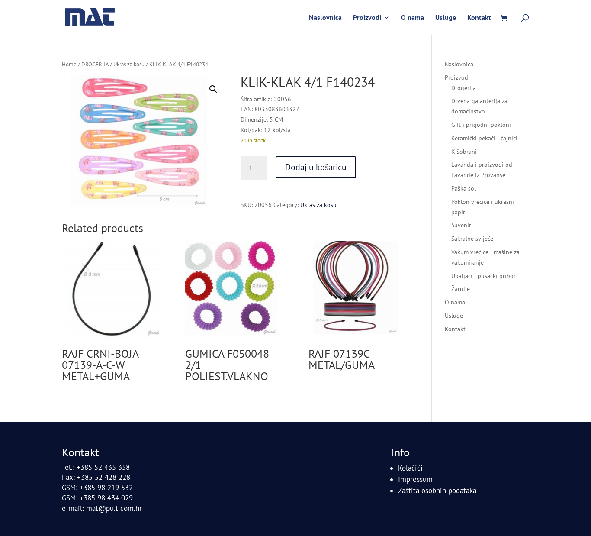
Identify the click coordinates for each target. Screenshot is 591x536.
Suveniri (462, 225)
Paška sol (463, 188)
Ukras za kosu (129, 64)
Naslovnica (325, 18)
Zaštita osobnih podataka (437, 490)
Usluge (445, 18)
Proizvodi (367, 18)
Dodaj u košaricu (316, 167)
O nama (412, 18)
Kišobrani (464, 151)
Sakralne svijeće (472, 238)
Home (69, 64)
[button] (213, 89)
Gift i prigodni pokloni (481, 125)
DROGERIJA (95, 64)
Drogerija (463, 88)
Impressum (415, 479)
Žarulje (460, 289)
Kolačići (410, 468)
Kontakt (479, 18)
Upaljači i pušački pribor (483, 276)
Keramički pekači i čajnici (484, 138)
